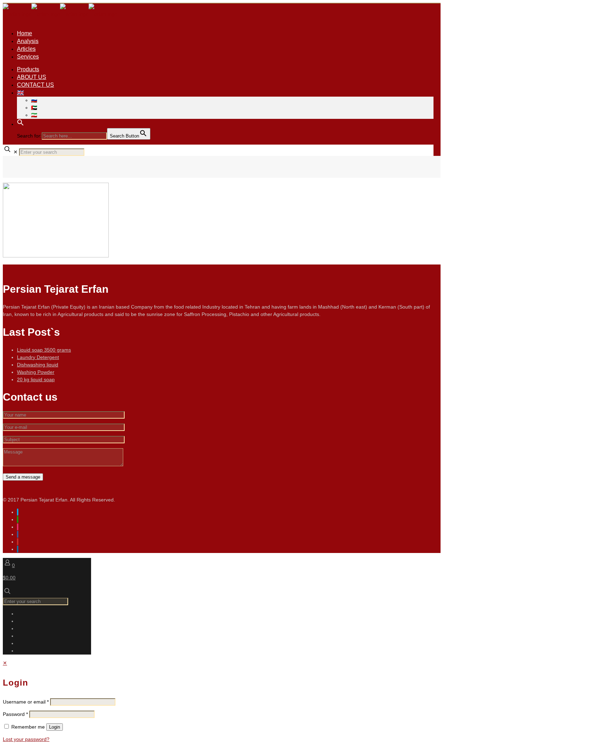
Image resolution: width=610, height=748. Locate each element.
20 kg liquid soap (36, 379)
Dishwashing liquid (37, 364)
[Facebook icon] (17, 534)
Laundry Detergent (38, 357)
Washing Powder (35, 372)
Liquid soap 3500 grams (44, 350)
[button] (20, 124)
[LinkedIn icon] (17, 549)
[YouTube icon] (17, 541)
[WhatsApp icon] (17, 519)
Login (54, 727)
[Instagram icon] (17, 526)
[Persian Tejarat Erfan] (60, 14)
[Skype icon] (17, 512)
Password (15, 714)
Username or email (26, 702)
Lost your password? (26, 739)
